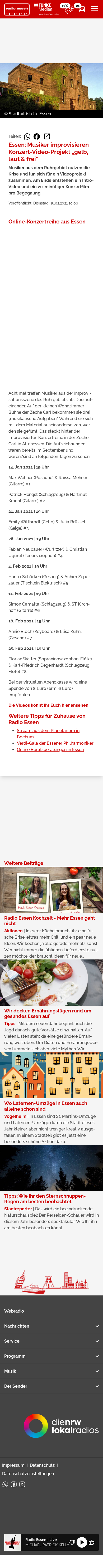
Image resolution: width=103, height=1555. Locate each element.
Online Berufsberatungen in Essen (50, 749)
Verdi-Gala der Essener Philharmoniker (55, 743)
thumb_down (72, 1542)
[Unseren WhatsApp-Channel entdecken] (5, 1484)
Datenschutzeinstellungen (28, 1473)
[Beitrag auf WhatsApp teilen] (27, 136)
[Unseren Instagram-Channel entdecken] (22, 1484)
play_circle (82, 1542)
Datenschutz (42, 1465)
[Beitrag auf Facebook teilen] (37, 136)
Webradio (14, 1311)
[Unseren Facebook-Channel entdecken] (14, 1484)
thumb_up (91, 1542)
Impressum (13, 1465)
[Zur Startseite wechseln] (17, 9)
